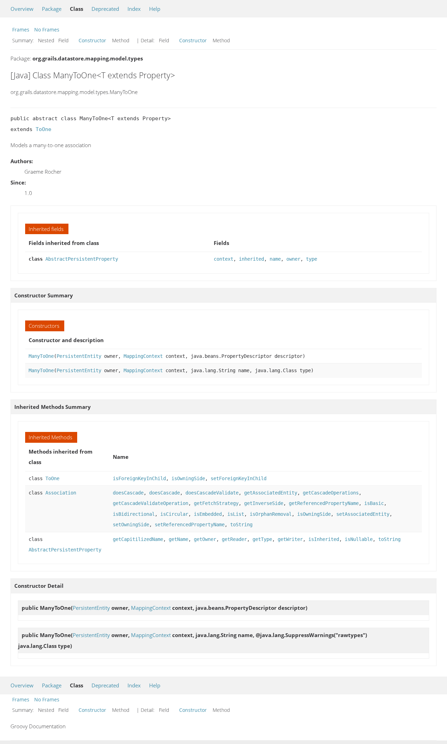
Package (51, 8)
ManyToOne (41, 356)
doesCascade (128, 493)
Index (134, 8)
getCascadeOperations (331, 493)
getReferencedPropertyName (324, 503)
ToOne (43, 129)
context (223, 259)
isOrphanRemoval (271, 514)
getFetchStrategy (216, 503)
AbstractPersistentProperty (81, 259)
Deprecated (105, 8)
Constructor (92, 40)
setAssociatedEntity (362, 514)
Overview (22, 8)
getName (178, 539)
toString (241, 524)
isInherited (323, 539)
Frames (20, 29)
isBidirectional (134, 514)
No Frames (46, 29)
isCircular (174, 514)
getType (262, 539)
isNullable (359, 539)
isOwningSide (188, 478)
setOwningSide (131, 524)
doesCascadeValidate (212, 493)
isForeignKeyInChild (139, 478)
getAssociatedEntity (270, 493)
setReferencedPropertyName (190, 524)
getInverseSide (263, 503)
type (311, 259)
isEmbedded (208, 514)
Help (154, 8)
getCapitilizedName (138, 539)
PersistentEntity (79, 356)
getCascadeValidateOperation (150, 503)
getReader (234, 539)
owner (293, 259)
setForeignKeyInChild (238, 478)
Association (60, 493)
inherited (251, 259)
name (275, 259)
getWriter (290, 539)
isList (235, 514)
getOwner (205, 539)
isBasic (374, 503)
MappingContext (143, 356)
